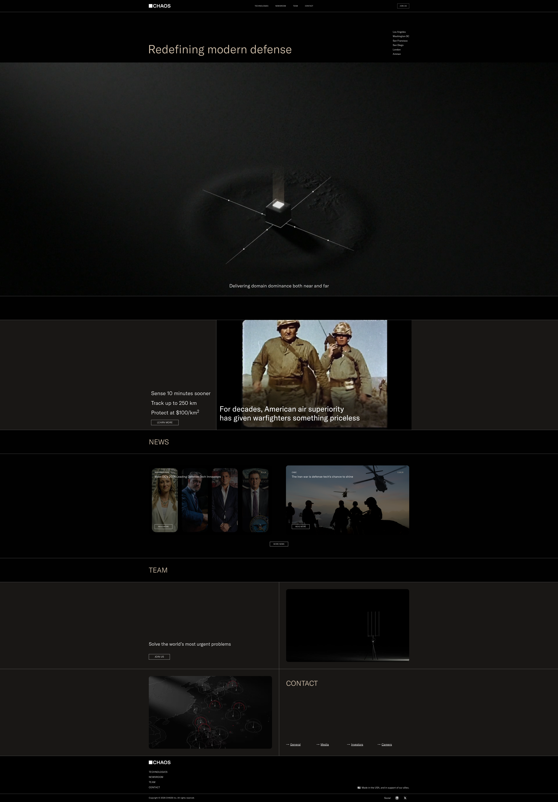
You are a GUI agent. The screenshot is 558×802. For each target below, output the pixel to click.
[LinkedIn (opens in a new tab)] (397, 798)
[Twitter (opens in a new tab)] (405, 798)
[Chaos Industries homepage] (160, 6)
